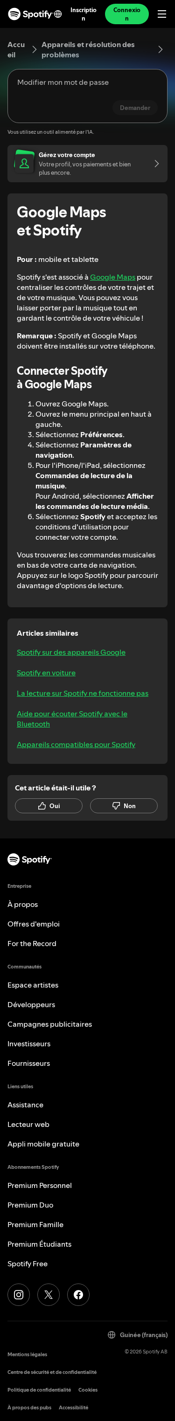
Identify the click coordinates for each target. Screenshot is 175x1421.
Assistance (25, 1104)
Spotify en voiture (46, 672)
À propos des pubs (29, 1407)
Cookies (88, 1390)
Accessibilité (73, 1407)
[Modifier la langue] (58, 14)
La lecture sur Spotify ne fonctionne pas (82, 693)
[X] (48, 1295)
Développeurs (31, 1004)
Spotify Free (27, 1263)
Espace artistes (32, 985)
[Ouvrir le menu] (162, 14)
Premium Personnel (39, 1185)
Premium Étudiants (39, 1244)
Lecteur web (28, 1124)
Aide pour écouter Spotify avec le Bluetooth (72, 718)
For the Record (31, 943)
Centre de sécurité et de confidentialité (52, 1372)
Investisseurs (28, 1043)
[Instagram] (18, 1295)
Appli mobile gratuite (43, 1144)
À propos (22, 904)
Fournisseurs (28, 1063)
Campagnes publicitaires (49, 1024)
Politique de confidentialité (39, 1390)
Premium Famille (35, 1224)
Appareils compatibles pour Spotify (76, 744)
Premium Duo (30, 1205)
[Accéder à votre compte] (153, 164)
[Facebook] (78, 1295)
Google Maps (112, 277)
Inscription (83, 14)
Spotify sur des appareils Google (71, 652)
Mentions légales (27, 1354)
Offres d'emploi (33, 924)
